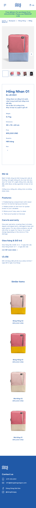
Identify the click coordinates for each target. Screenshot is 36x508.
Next (31, 54)
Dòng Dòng (18, 5)
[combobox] (7, 150)
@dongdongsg (11, 492)
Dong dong (5, 467)
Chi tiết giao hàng (9, 250)
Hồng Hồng (22, 21)
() (33, 5)
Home (4, 21)
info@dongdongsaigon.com (16, 483)
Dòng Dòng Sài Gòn (13, 488)
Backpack (12, 21)
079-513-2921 (11, 479)
